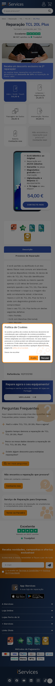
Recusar (45, 358)
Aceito (33, 358)
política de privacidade (20, 348)
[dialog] (27, 343)
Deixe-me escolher (12, 352)
